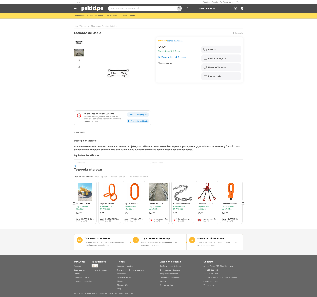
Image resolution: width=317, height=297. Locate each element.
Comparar (182, 57)
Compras (77, 274)
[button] (237, 33)
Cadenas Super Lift (205, 204)
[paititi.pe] (92, 8)
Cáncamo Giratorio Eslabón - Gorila (231, 204)
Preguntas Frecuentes (169, 274)
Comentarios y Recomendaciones (130, 270)
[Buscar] (179, 8)
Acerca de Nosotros (125, 266)
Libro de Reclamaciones (101, 270)
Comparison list (166, 285)
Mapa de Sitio (122, 285)
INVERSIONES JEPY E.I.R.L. (88, 219)
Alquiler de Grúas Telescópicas (83, 204)
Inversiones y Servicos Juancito (99, 113)
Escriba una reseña (175, 41)
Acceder (77, 266)
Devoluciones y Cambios (170, 270)
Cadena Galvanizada (181, 204)
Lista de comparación (83, 281)
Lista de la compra (81, 277)
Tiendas (240, 2)
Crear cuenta (79, 270)
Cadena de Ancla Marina (156, 204)
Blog (119, 289)
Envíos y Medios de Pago (170, 266)
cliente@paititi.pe (210, 281)
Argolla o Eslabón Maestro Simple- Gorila (134, 204)
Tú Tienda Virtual (227, 2)
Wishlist (163, 281)
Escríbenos (121, 274)
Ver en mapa (208, 285)
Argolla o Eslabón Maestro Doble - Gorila (109, 204)
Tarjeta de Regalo (210, 2)
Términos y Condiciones (169, 277)
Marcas (120, 281)
